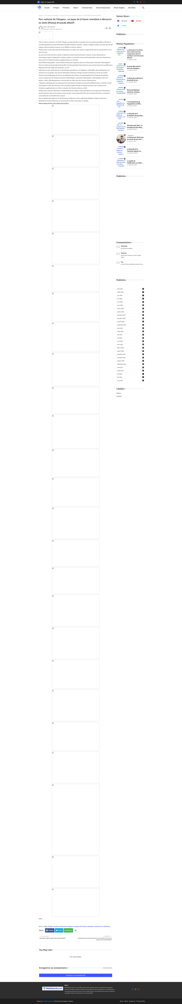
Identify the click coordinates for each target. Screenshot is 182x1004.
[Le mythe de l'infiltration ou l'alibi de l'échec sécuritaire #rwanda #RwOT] (121, 162)
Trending (118, 396)
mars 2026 (130, 305)
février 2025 (130, 348)
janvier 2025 (130, 351)
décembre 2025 (130, 315)
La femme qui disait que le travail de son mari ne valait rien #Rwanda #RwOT (135, 138)
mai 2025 (130, 338)
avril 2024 (130, 380)
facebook (124, 21)
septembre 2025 (130, 325)
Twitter (60, 930)
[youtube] (141, 2)
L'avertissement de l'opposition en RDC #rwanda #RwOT (133, 103)
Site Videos (131, 8)
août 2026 (130, 289)
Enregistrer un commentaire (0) (75, 975)
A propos (56, 8)
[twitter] (137, 2)
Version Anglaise (119, 8)
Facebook (50, 930)
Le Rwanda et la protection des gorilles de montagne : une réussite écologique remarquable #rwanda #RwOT (135, 115)
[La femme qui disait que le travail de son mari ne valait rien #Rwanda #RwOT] (121, 138)
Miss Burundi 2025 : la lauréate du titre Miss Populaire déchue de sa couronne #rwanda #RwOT (135, 126)
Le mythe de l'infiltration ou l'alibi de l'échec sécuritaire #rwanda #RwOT (135, 162)
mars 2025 (130, 344)
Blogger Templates (48, 1001)
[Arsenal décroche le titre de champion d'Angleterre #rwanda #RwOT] (121, 67)
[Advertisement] (130, 207)
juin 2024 (130, 374)
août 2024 (130, 367)
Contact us (132, 1001)
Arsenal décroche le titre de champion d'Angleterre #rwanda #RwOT (134, 67)
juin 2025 (130, 335)
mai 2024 (130, 377)
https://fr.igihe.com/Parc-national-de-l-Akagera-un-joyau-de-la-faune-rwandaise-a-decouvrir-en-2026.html (77, 926)
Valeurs (75, 8)
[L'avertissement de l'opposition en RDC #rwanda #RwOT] (121, 103)
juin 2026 (130, 295)
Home (121, 1001)
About (126, 1001)
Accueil (46, 8)
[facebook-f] (134, 2)
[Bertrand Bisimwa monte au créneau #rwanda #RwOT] (121, 91)
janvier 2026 (130, 312)
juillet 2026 (130, 292)
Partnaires (66, 8)
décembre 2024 (130, 354)
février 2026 (130, 308)
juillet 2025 (130, 331)
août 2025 (130, 328)
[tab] (47, 7)
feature (118, 393)
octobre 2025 (130, 321)
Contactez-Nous (87, 8)
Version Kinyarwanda (103, 8)
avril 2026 (130, 302)
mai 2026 (130, 298)
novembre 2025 (130, 318)
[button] (143, 8)
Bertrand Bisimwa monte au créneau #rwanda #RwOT (133, 91)
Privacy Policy (140, 1001)
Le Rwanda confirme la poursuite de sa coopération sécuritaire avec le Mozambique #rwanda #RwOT (135, 79)
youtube (138, 21)
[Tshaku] (144, 2)
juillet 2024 (130, 370)
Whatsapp (69, 930)
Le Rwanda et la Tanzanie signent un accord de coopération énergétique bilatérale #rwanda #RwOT (134, 150)
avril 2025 (130, 341)
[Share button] (75, 930)
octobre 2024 (130, 361)
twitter (124, 26)
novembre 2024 (130, 357)
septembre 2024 (130, 364)
